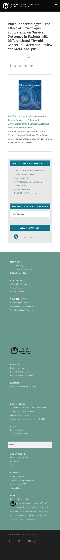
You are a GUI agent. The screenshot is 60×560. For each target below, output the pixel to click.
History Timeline (17, 292)
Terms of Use (23, 499)
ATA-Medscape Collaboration (28, 182)
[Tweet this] (15, 65)
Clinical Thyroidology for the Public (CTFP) (27, 419)
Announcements (21, 178)
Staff (12, 465)
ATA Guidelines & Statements (22, 411)
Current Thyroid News (24, 174)
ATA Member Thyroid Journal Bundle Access (28, 408)
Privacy (13, 499)
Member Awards (17, 430)
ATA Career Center (30, 238)
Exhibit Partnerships (18, 273)
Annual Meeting (16, 265)
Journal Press (20, 185)
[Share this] (10, 65)
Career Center (16, 288)
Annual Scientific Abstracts (21, 269)
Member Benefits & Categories (22, 375)
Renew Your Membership (20, 372)
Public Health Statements (26, 193)
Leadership (14, 461)
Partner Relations (22, 189)
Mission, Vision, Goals (19, 458)
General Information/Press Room (29, 170)
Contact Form (16, 488)
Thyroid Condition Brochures (22, 310)
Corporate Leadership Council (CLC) (24, 386)
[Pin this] (31, 65)
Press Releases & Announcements (24, 306)
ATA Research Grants (19, 434)
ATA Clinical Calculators (20, 284)
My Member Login (17, 368)
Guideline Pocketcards (19, 415)
